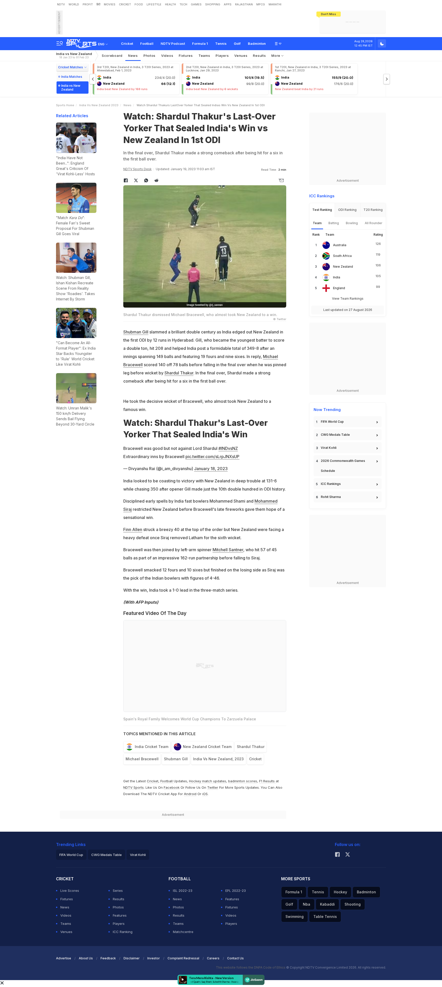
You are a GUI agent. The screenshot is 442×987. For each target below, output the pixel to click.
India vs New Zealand (74, 55)
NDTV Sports (133, 787)
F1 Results (267, 781)
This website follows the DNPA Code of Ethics (251, 967)
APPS (227, 4)
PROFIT (88, 4)
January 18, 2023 (211, 468)
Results (259, 55)
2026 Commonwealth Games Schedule (343, 466)
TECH (183, 4)
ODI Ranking (347, 210)
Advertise (63, 958)
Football (146, 43)
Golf (237, 43)
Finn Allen (132, 529)
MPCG (260, 4)
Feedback (108, 958)
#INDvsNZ (228, 448)
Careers (213, 958)
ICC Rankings (331, 484)
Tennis (221, 43)
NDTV (61, 4)
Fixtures (186, 55)
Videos (167, 55)
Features (120, 915)
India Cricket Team (151, 746)
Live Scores (69, 890)
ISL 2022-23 (182, 890)
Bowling (352, 223)
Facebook (172, 787)
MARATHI (275, 4)
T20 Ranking (373, 210)
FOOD (139, 4)
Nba (306, 904)
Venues (240, 55)
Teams (65, 923)
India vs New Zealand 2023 (98, 105)
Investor (153, 958)
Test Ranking (322, 210)
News (133, 55)
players (222, 55)
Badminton (257, 43)
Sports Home (65, 105)
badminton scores (242, 781)
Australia (339, 245)
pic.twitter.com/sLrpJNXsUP (212, 456)
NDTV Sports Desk (137, 169)
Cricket (127, 43)
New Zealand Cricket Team (207, 746)
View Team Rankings (347, 298)
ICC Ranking (122, 932)
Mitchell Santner (228, 549)
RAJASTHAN (244, 4)
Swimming (294, 916)
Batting (333, 223)
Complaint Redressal (183, 958)
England (339, 288)
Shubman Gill (135, 331)
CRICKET (125, 4)
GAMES (196, 4)
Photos (149, 55)
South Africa (342, 256)
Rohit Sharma (331, 497)
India (336, 277)
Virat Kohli (328, 448)
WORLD (74, 4)
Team (317, 223)
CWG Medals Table (335, 435)
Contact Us (235, 958)
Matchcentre (183, 932)
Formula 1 (200, 43)
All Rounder (373, 223)
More (276, 55)
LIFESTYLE (154, 4)
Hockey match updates (207, 781)
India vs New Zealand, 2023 (218, 759)
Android (190, 794)
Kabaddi (327, 904)
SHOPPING (212, 4)
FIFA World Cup (332, 422)
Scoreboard (112, 55)
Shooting (353, 904)
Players (119, 923)
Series (118, 890)
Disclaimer (132, 958)
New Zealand (343, 266)
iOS (205, 794)
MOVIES (109, 4)
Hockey (340, 892)
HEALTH (170, 4)
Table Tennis (325, 916)
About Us (86, 958)
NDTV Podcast (173, 43)
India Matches (71, 77)
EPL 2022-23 (235, 890)
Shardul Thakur (178, 372)
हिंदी (98, 4)
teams (204, 55)
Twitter (212, 787)
